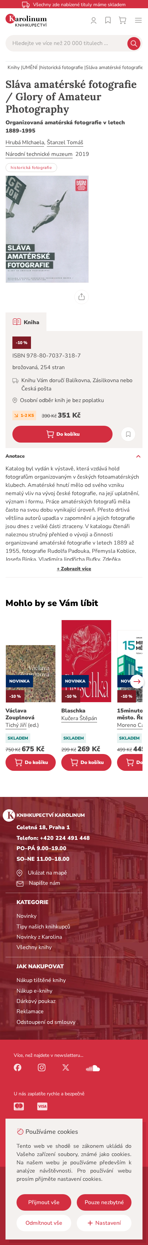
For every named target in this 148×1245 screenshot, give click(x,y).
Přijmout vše (44, 1202)
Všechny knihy (34, 947)
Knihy (14, 67)
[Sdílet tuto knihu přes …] (81, 297)
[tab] (26, 321)
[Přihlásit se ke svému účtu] (93, 20)
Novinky (26, 916)
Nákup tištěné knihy (41, 980)
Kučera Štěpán (79, 718)
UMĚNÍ (30, 67)
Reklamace (30, 1011)
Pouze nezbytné (104, 1202)
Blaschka (73, 710)
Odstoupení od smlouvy (46, 1022)
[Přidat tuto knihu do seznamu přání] (128, 434)
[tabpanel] (74, 389)
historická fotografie (61, 67)
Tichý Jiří (16, 725)
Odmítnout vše (43, 1223)
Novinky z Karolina (39, 937)
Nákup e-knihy (34, 991)
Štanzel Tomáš (65, 142)
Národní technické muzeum (39, 154)
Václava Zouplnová (20, 714)
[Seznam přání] (108, 20)
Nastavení (108, 1223)
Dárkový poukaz (36, 1001)
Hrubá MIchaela (25, 142)
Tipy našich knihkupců (43, 926)
